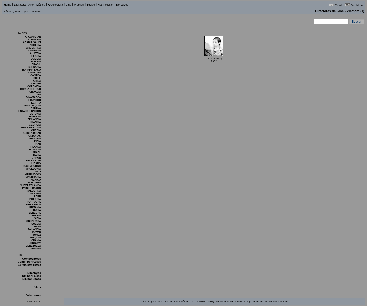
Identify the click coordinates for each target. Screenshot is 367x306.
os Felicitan (105, 4)
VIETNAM (35, 248)
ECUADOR (34, 100)
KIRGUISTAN (33, 160)
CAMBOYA (34, 72)
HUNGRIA (35, 138)
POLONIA (35, 199)
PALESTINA (34, 190)
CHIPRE (36, 83)
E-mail (338, 5)
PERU (37, 196)
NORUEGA (34, 182)
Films (37, 287)
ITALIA (37, 155)
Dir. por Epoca (31, 278)
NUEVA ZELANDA (30, 185)
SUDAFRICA (33, 221)
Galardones (33, 295)
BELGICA (35, 56)
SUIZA (37, 226)
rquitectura (55, 4)
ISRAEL (36, 152)
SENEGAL (35, 212)
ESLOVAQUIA (32, 105)
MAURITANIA (33, 177)
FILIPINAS (35, 116)
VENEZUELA (33, 245)
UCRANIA (35, 240)
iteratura (20, 4)
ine (68, 4)
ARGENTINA (33, 47)
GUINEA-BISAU (32, 133)
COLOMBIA (34, 86)
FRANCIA (35, 122)
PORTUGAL (34, 201)
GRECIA (36, 130)
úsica (40, 4)
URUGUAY (35, 243)
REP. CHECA (33, 204)
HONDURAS (34, 135)
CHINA (37, 80)
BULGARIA (34, 67)
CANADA (35, 75)
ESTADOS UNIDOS (29, 111)
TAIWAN (36, 232)
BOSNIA (36, 61)
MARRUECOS (33, 174)
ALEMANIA (34, 39)
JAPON (36, 157)
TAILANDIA (34, 229)
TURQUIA (35, 237)
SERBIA (36, 215)
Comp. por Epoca (29, 264)
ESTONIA (35, 113)
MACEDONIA (33, 168)
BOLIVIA (36, 58)
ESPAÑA (36, 108)
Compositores (31, 258)
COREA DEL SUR (30, 89)
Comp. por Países (29, 261)
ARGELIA (35, 45)
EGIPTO (36, 102)
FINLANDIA (34, 119)
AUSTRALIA (34, 50)
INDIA (37, 141)
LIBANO (36, 163)
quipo (91, 4)
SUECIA (36, 223)
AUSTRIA (35, 53)
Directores (34, 272)
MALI (38, 171)
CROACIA (35, 91)
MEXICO (36, 179)
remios (79, 4)
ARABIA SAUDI (32, 42)
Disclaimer (357, 5)
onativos (122, 4)
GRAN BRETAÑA (31, 127)
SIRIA (37, 218)
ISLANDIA (35, 149)
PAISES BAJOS (31, 188)
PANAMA (35, 193)
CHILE (37, 78)
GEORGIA (35, 124)
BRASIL (36, 64)
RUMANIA (35, 207)
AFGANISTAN (33, 36)
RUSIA (37, 210)
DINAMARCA (33, 97)
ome (7, 4)
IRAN (38, 144)
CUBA (37, 94)
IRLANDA (35, 146)
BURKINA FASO (31, 69)
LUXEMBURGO (32, 166)
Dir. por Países (31, 275)
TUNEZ (37, 234)
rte (31, 4)
